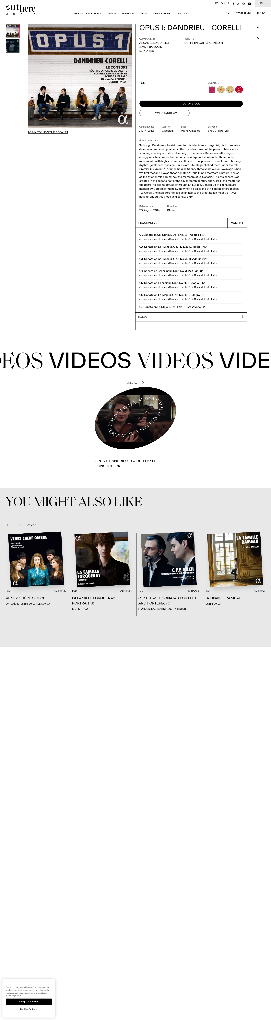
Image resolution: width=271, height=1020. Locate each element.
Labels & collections (87, 13)
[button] (191, 317)
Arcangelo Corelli (154, 42)
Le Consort (214, 42)
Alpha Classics (190, 130)
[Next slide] (18, 525)
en (262, 3)
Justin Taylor (194, 42)
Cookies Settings (28, 1009)
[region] (28, 998)
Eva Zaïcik (12, 603)
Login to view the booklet (48, 132)
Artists (112, 13)
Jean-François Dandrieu (166, 239)
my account (243, 12)
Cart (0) (260, 12)
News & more (161, 13)
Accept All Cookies (28, 1002)
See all (131, 382)
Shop (143, 13)
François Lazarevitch (153, 608)
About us (182, 13)
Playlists (128, 13)
